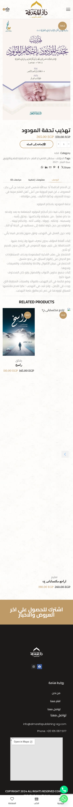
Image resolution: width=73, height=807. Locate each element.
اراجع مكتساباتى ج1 (54, 581)
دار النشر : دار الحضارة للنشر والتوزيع (22, 158)
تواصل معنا (53, 709)
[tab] (55, 179)
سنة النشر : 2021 (61, 162)
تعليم (54, 577)
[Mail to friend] (50, 167)
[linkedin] (46, 167)
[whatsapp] (42, 167)
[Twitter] (62, 167)
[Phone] (64, 789)
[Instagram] (33, 666)
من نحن (56, 693)
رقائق (18, 360)
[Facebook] (58, 167)
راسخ (18, 365)
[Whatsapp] (64, 799)
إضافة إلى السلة (35, 144)
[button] (65, 454)
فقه (56, 153)
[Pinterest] (54, 167)
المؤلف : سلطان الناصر (52, 158)
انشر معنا (55, 701)
